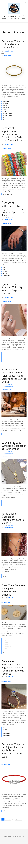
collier (5, 503)
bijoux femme (7, 646)
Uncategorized (7, 194)
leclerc (5, 111)
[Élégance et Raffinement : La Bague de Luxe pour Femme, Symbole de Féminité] (14, 685)
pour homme (6, 275)
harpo (5, 576)
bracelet (5, 105)
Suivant (20, 819)
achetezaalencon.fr (14, 16)
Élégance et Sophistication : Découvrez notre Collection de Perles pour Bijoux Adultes (12, 134)
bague (5, 267)
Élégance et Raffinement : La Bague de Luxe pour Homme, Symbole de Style (13, 209)
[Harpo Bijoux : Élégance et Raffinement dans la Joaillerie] (14, 534)
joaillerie (6, 358)
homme (5, 273)
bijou (4, 640)
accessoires (6, 101)
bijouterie (6, 103)
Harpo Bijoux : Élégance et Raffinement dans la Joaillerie (12, 518)
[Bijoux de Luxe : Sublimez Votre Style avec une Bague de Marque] (14, 305)
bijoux (5, 271)
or (3, 117)
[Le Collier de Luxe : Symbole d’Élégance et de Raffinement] (14, 460)
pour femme (6, 733)
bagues (5, 269)
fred (4, 810)
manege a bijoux (8, 113)
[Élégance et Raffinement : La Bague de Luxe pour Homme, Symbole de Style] (14, 226)
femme (5, 109)
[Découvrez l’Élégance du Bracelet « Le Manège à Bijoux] (14, 59)
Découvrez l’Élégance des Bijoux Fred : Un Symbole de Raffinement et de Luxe (12, 750)
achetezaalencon (9, 51)
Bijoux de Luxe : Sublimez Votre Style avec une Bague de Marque (12, 288)
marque (5, 360)
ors (4, 119)
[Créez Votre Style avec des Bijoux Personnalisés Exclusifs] (14, 606)
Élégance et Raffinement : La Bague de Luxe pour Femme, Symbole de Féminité (12, 667)
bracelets (6, 107)
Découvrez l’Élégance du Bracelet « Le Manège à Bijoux (12, 44)
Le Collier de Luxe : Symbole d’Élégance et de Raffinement (13, 445)
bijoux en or (6, 644)
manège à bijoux (8, 115)
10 (16, 819)
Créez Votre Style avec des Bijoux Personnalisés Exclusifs (13, 590)
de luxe (5, 505)
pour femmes (6, 735)
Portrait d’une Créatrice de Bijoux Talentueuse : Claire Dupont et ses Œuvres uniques (13, 375)
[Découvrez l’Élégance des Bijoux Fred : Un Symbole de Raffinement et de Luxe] (14, 768)
